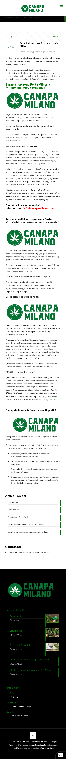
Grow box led (13, 509)
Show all (55, 36)
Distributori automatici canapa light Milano (27, 524)
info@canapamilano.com (22, 706)
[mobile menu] (61, 6)
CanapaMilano (49, 399)
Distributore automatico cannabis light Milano (28, 531)
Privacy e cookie (31, 747)
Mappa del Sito (47, 747)
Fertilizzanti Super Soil (18, 517)
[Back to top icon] (33, 735)
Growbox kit (13, 502)
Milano (14, 697)
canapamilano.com (19, 715)
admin (37, 51)
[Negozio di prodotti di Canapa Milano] (33, 8)
